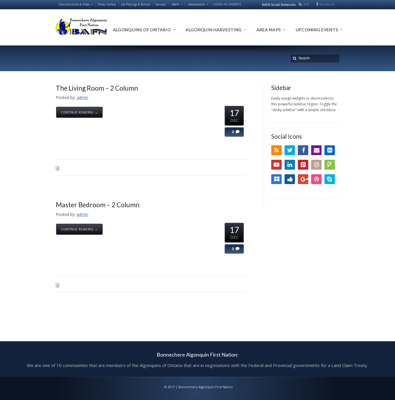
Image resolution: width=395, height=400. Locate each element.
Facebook (327, 4)
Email (316, 150)
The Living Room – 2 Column (97, 88)
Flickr (329, 150)
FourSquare (329, 165)
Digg (290, 179)
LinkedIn (290, 165)
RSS (306, 4)
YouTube (276, 165)
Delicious (276, 179)
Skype (329, 179)
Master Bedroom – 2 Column (97, 205)
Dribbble (316, 179)
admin (82, 97)
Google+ (303, 179)
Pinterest (303, 165)
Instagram (316, 165)
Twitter (290, 150)
